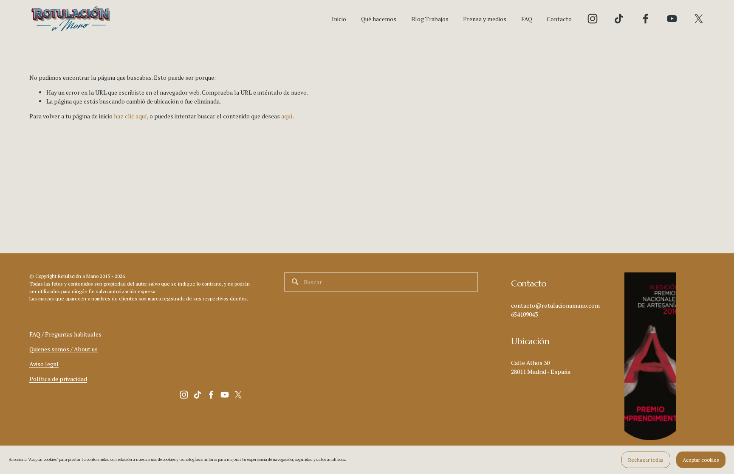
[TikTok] (619, 19)
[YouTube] (672, 19)
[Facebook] (646, 19)
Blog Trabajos (430, 19)
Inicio (339, 19)
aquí (287, 116)
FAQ (526, 19)
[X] (699, 19)
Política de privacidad (58, 379)
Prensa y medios (484, 19)
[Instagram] (592, 19)
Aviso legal (44, 364)
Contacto (559, 19)
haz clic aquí (130, 116)
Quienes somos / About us (63, 349)
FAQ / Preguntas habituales (65, 334)
